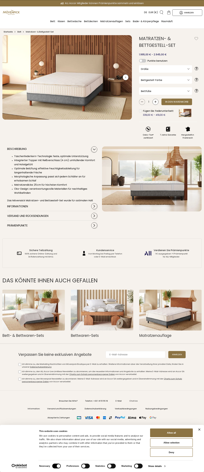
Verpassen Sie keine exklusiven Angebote (55, 354)
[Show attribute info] (197, 69)
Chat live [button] (133, 400)
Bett (52, 21)
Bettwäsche (74, 21)
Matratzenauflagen (111, 21)
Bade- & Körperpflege (146, 21)
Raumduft (167, 21)
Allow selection (172, 442)
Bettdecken (91, 21)
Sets (127, 21)
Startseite (8, 31)
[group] (67, 77)
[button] (185, 113)
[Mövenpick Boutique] (11, 12)
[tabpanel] (49, 177)
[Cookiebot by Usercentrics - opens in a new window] (19, 466)
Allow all (171, 432)
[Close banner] (199, 429)
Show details (155, 466)
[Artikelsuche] (160, 12)
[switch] (85, 466)
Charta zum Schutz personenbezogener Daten (92, 374)
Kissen (61, 21)
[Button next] (126, 77)
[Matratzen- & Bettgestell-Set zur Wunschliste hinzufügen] (196, 39)
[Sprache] (144, 12)
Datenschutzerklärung (41, 367)
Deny (171, 452)
